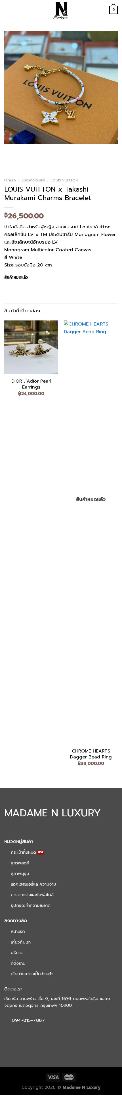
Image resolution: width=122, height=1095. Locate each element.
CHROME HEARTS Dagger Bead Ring (91, 754)
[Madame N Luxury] (61, 10)
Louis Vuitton (64, 180)
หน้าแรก (10, 180)
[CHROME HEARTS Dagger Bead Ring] (91, 532)
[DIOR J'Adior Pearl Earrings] (31, 347)
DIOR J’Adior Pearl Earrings (31, 384)
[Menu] (8, 10)
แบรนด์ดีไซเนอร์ (33, 180)
